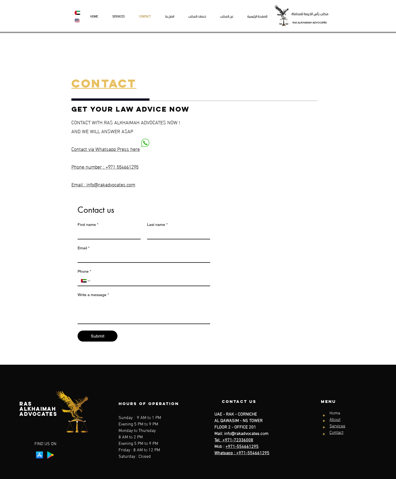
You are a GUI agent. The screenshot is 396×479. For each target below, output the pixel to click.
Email (83, 248)
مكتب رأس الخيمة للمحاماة (309, 14)
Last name (157, 224)
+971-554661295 (242, 446)
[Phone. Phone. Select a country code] (86, 281)
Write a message (93, 295)
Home (334, 413)
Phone (84, 271)
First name (88, 224)
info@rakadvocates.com (246, 434)
